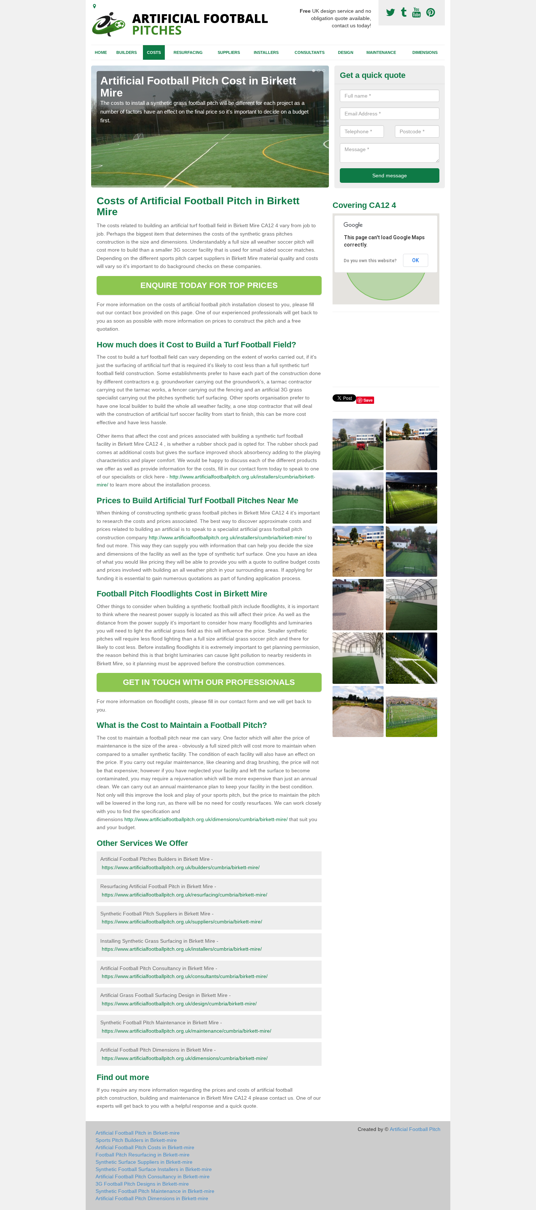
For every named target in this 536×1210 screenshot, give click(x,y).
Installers (266, 52)
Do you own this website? (370, 260)
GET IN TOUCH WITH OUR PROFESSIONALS (209, 682)
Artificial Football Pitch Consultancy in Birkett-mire (153, 1176)
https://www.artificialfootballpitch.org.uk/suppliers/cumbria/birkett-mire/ (182, 922)
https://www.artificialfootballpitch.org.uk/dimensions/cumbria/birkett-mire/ (185, 1058)
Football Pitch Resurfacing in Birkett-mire (143, 1155)
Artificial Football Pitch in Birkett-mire (138, 1133)
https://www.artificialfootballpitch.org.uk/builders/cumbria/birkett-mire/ (181, 867)
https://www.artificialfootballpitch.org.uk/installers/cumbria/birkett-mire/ (182, 949)
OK (415, 260)
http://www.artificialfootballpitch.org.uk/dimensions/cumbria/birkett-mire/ (206, 819)
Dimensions (425, 52)
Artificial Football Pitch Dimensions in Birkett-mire (152, 1198)
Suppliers (229, 52)
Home (101, 52)
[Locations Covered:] (94, 6)
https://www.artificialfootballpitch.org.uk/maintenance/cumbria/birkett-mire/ (186, 1031)
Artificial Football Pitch (415, 1129)
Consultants (310, 52)
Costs (154, 52)
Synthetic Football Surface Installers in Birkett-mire (154, 1169)
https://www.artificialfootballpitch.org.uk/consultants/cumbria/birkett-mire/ (185, 976)
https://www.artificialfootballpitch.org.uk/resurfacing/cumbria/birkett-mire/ (184, 895)
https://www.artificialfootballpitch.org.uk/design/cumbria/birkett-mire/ (179, 1003)
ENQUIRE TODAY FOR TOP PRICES (209, 285)
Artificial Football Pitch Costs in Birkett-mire (145, 1147)
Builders (126, 52)
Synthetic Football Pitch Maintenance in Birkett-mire (155, 1191)
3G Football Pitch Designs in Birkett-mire (142, 1184)
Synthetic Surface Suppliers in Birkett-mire (144, 1162)
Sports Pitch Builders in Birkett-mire (136, 1140)
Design (345, 52)
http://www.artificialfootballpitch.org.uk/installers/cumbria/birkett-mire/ (227, 537)
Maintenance (381, 52)
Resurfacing (188, 52)
